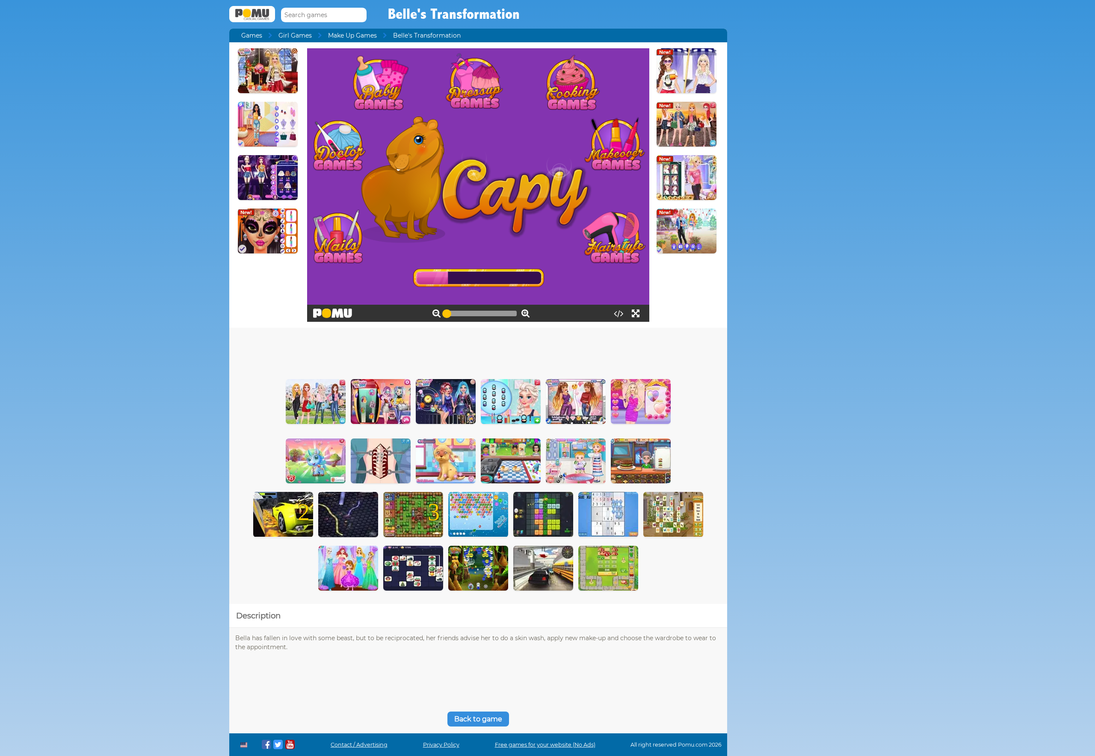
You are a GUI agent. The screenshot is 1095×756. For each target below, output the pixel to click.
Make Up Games (352, 35)
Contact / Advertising (359, 744)
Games (251, 35)
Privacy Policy (441, 744)
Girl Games (295, 35)
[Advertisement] (478, 351)
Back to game (478, 719)
